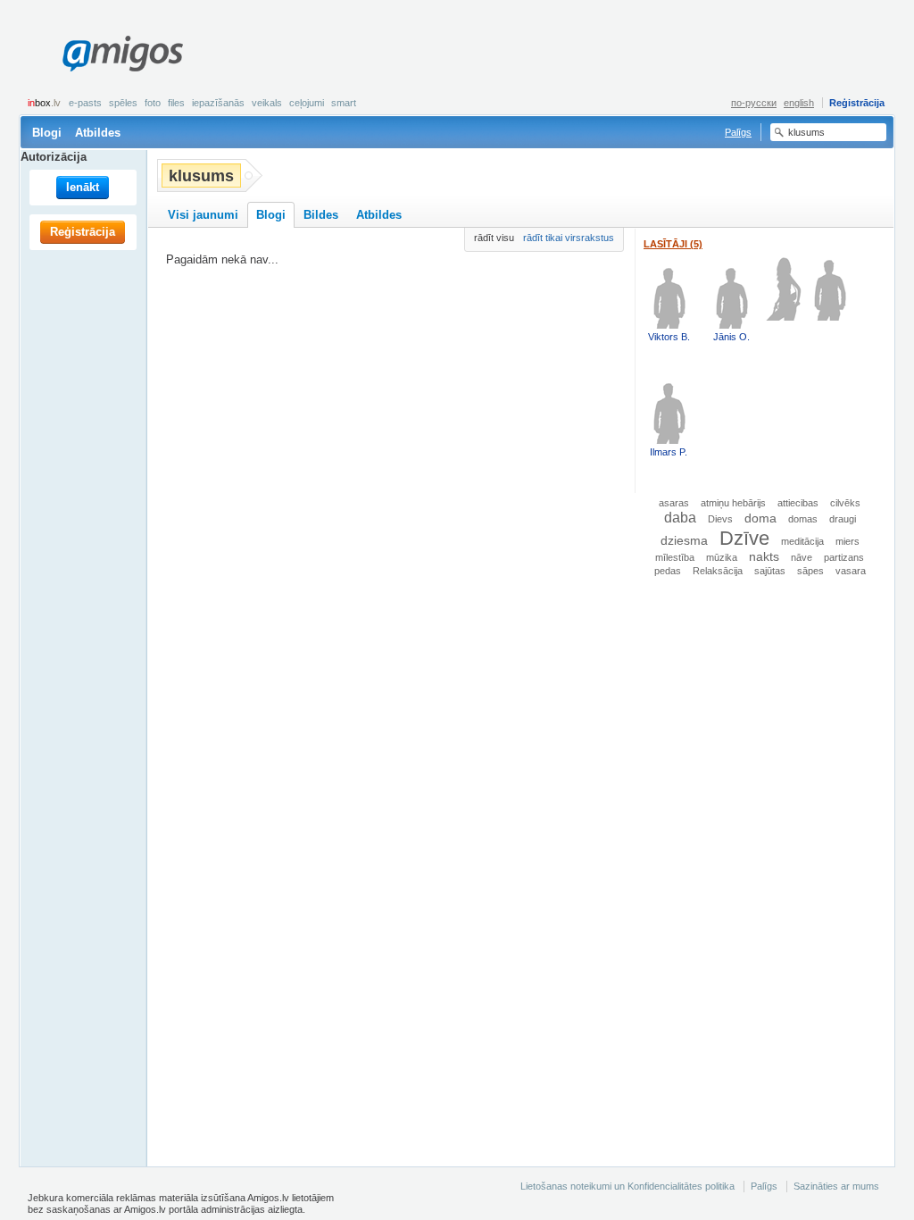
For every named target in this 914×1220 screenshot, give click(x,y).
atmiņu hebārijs (733, 502)
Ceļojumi (306, 102)
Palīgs (738, 132)
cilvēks (845, 502)
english (799, 102)
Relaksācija (718, 570)
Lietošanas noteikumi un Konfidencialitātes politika (627, 1186)
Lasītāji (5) (673, 243)
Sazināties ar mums (836, 1186)
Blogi (47, 132)
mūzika (721, 557)
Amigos (122, 53)
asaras (674, 502)
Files (176, 102)
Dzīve (744, 538)
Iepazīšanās (218, 102)
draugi (842, 519)
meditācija (802, 541)
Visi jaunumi (203, 214)
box (44, 102)
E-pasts (85, 102)
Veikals (267, 102)
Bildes (320, 214)
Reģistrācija (857, 102)
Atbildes (97, 132)
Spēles (123, 102)
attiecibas (797, 502)
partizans (844, 557)
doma (760, 518)
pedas (667, 570)
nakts (764, 557)
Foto (153, 102)
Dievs (720, 519)
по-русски (754, 102)
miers (847, 541)
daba (680, 517)
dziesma (684, 540)
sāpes (810, 570)
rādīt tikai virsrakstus (568, 237)
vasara (850, 570)
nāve (801, 557)
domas (803, 519)
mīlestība (674, 557)
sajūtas (769, 570)
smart (343, 102)
